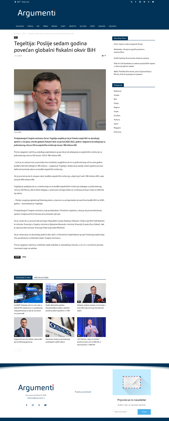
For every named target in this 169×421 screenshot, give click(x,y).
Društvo (72, 26)
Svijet (63, 26)
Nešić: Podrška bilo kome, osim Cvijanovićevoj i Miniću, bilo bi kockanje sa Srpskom (133, 73)
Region (54, 26)
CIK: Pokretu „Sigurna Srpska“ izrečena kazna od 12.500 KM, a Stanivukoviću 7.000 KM (89, 342)
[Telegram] (34, 61)
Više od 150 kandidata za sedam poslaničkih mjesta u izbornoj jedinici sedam (134, 65)
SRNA (24, 257)
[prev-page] (15, 350)
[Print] (53, 61)
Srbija (45, 26)
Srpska (30, 26)
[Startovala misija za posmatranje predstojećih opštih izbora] (60, 327)
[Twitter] (149, 2)
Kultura (83, 26)
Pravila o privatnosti (83, 392)
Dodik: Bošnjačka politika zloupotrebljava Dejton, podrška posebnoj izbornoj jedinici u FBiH (58, 308)
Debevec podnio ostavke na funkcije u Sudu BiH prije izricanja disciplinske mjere (91, 308)
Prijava (144, 412)
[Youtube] (153, 2)
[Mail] (144, 2)
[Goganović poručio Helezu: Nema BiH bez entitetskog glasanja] (28, 327)
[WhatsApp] (28, 61)
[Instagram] (140, 2)
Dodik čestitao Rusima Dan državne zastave (131, 58)
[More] (59, 61)
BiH (38, 26)
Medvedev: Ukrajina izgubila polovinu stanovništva (129, 51)
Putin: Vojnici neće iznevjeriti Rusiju (128, 44)
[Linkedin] (41, 61)
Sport (92, 26)
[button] (132, 2)
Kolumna (112, 26)
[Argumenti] (36, 388)
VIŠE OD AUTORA (41, 278)
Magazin (101, 26)
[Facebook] (136, 2)
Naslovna (20, 26)
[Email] (47, 61)
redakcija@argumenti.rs (36, 398)
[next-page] (20, 350)
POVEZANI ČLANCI (23, 278)
